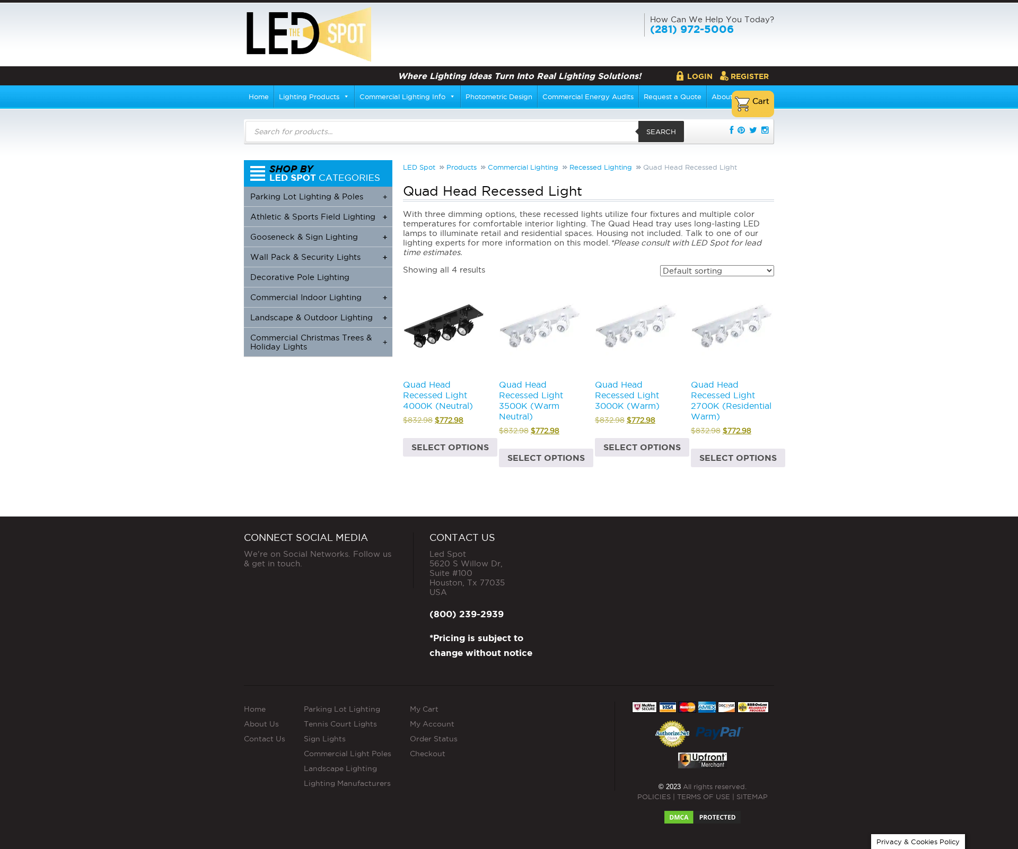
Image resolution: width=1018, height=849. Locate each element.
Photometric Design (499, 96)
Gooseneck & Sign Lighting (318, 236)
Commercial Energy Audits (588, 96)
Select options (450, 447)
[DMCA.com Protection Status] (702, 814)
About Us (261, 724)
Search (661, 131)
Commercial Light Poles (347, 753)
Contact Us (264, 738)
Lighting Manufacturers (347, 783)
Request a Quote (672, 96)
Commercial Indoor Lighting (318, 297)
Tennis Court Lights (340, 724)
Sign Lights (325, 738)
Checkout (427, 753)
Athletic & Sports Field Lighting (318, 216)
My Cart (424, 709)
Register (750, 76)
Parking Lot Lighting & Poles (318, 196)
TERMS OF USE (703, 796)
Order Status (434, 738)
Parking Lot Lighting (342, 709)
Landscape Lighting (340, 768)
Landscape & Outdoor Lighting (318, 317)
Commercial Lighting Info (402, 96)
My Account (432, 724)
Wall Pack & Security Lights (318, 256)
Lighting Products (309, 96)
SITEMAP (752, 796)
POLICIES (654, 796)
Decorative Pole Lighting (299, 277)
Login (700, 76)
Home (259, 96)
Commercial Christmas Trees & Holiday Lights (318, 342)
